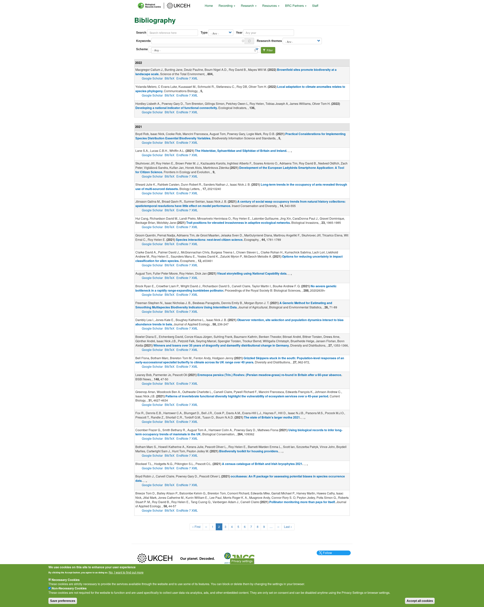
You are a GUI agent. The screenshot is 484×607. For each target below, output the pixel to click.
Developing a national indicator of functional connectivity (176, 108)
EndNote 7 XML (187, 78)
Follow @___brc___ (327, 555)
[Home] (167, 6)
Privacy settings (242, 561)
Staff (315, 5)
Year (239, 32)
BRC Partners (295, 5)
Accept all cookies (420, 600)
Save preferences (62, 600)
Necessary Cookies (66, 579)
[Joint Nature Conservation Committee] (239, 557)
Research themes (269, 41)
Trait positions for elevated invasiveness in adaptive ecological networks (238, 222)
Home (209, 5)
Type (204, 32)
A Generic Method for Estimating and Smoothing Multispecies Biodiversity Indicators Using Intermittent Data (233, 305)
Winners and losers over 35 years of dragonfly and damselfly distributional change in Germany (221, 345)
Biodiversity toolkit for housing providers (248, 451)
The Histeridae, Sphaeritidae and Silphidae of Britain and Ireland (240, 150)
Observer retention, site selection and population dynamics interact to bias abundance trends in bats (239, 322)
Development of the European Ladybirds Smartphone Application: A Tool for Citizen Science (239, 169)
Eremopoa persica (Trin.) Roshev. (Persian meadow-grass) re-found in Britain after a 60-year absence (269, 375)
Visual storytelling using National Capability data (251, 273)
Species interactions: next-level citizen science (209, 239)
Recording (226, 5)
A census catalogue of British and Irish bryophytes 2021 (262, 464)
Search (141, 32)
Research (248, 5)
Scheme (142, 49)
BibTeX (170, 78)
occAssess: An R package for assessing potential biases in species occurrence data (240, 478)
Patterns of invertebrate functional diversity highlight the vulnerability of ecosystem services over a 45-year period (246, 396)
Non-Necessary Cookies (69, 588)
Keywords (143, 41)
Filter (269, 50)
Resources (270, 5)
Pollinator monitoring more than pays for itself (302, 502)
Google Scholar (152, 78)
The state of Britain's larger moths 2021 (272, 417)
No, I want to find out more (126, 572)
